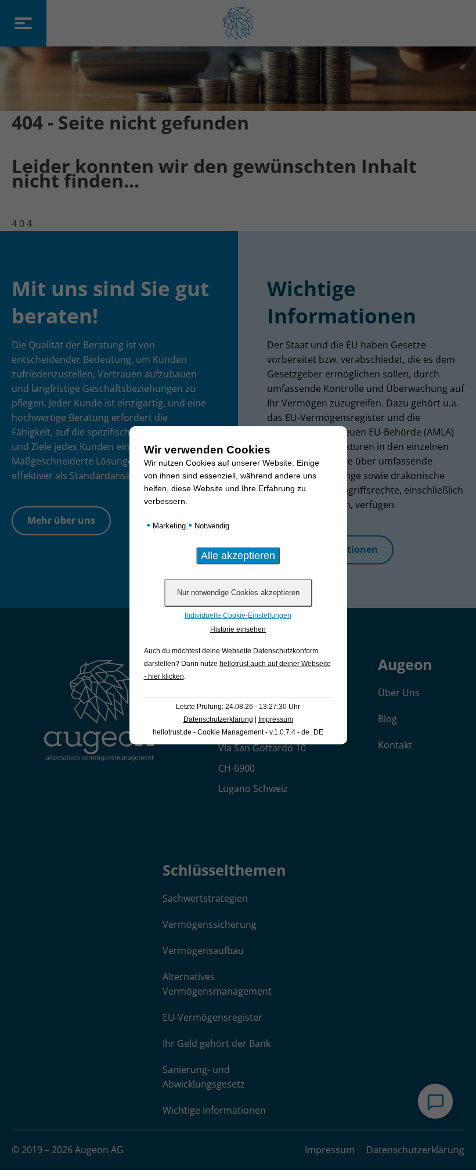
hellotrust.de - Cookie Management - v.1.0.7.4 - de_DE (238, 732)
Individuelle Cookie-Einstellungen (238, 615)
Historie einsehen (238, 629)
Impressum (275, 719)
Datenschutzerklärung (218, 719)
